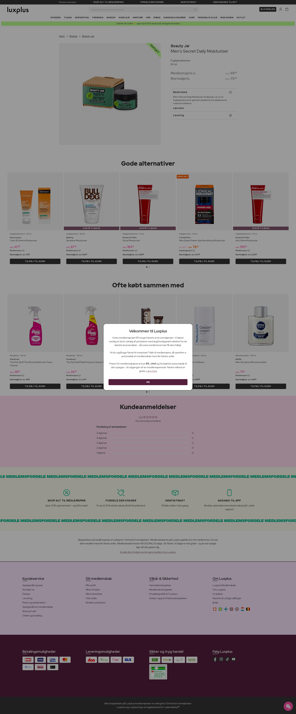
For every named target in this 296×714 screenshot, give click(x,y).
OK (148, 382)
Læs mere (151, 371)
